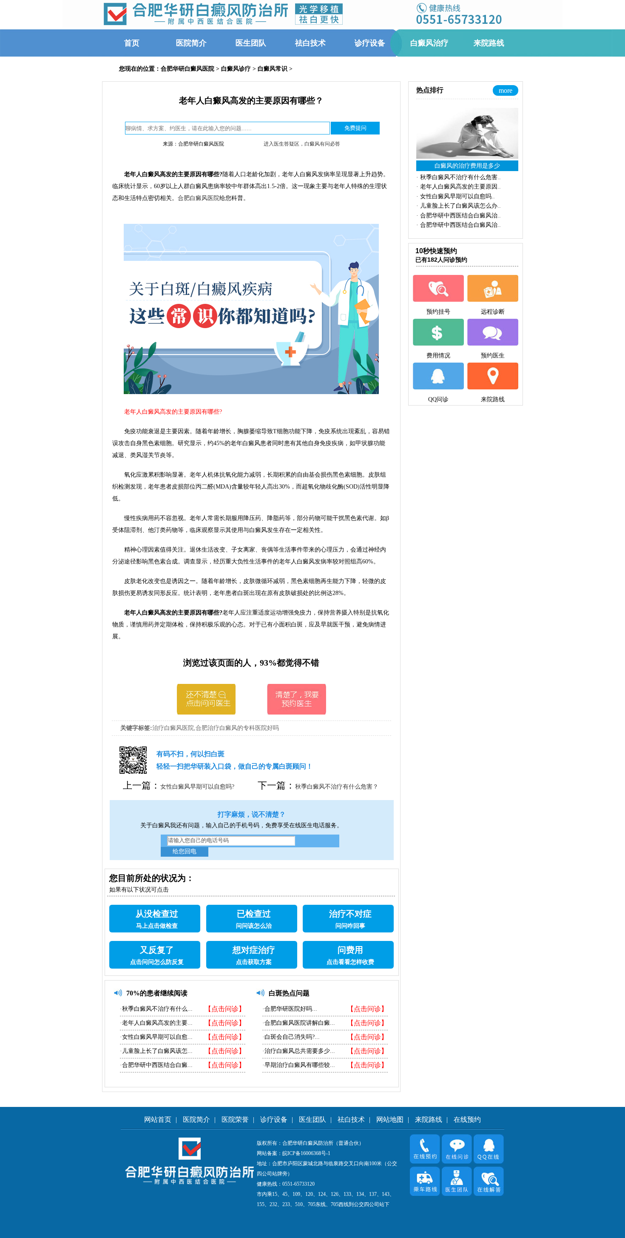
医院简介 (196, 1119)
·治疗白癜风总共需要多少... (298, 1051)
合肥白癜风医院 (198, 198)
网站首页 (157, 1119)
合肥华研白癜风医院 (187, 69)
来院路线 (428, 1119)
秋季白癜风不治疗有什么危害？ (336, 786)
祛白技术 (351, 1119)
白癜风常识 (272, 69)
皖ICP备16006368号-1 (306, 1153)
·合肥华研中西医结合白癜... (156, 1065)
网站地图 (389, 1119)
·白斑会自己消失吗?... (291, 1037)
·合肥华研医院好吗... (289, 1009)
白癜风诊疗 (236, 69)
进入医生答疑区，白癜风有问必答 (302, 144)
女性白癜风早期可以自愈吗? (197, 786)
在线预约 (467, 1119)
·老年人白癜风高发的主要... (156, 1023)
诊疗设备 (273, 1119)
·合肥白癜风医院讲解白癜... (298, 1023)
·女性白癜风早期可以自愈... (156, 1037)
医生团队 (312, 1119)
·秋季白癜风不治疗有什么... (156, 1009)
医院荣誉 (235, 1119)
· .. (458, 177)
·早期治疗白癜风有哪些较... (298, 1065)
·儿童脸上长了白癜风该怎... (156, 1051)
